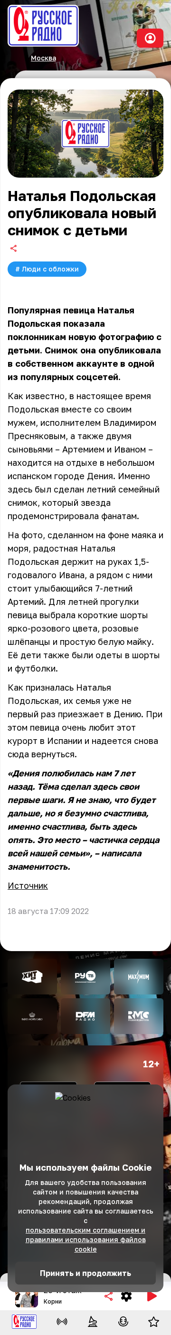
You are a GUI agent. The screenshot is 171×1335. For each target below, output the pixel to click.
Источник (28, 885)
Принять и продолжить (85, 1273)
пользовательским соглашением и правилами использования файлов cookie (86, 1239)
